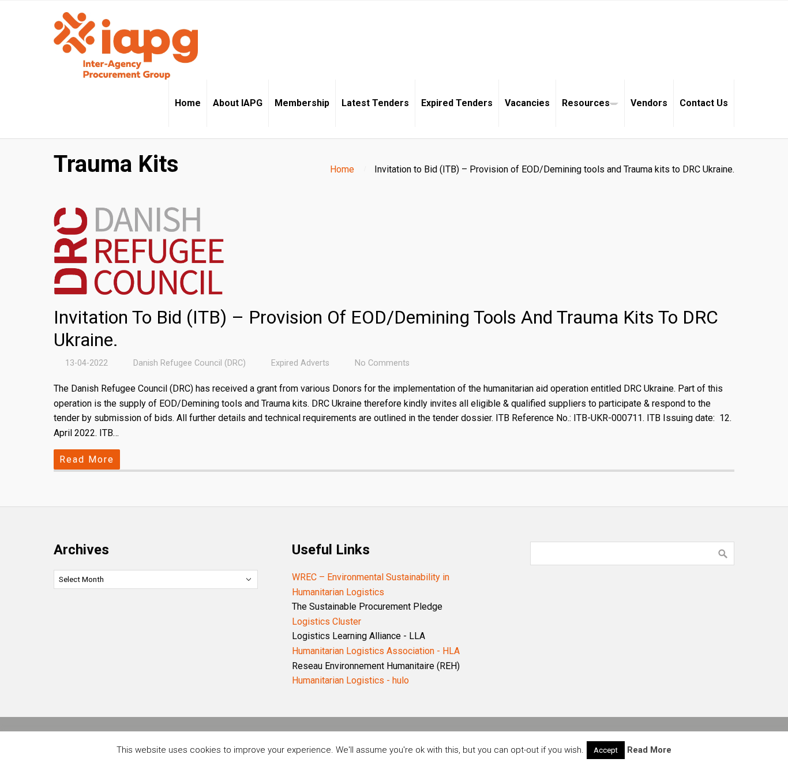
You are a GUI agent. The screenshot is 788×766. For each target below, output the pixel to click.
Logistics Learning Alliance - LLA (358, 635)
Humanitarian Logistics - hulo (350, 680)
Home (342, 169)
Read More (86, 459)
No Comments (382, 363)
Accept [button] (606, 750)
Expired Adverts (300, 363)
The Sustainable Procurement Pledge (367, 606)
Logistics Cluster (326, 621)
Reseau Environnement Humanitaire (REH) (376, 665)
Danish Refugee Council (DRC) (189, 363)
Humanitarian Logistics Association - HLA (376, 650)
